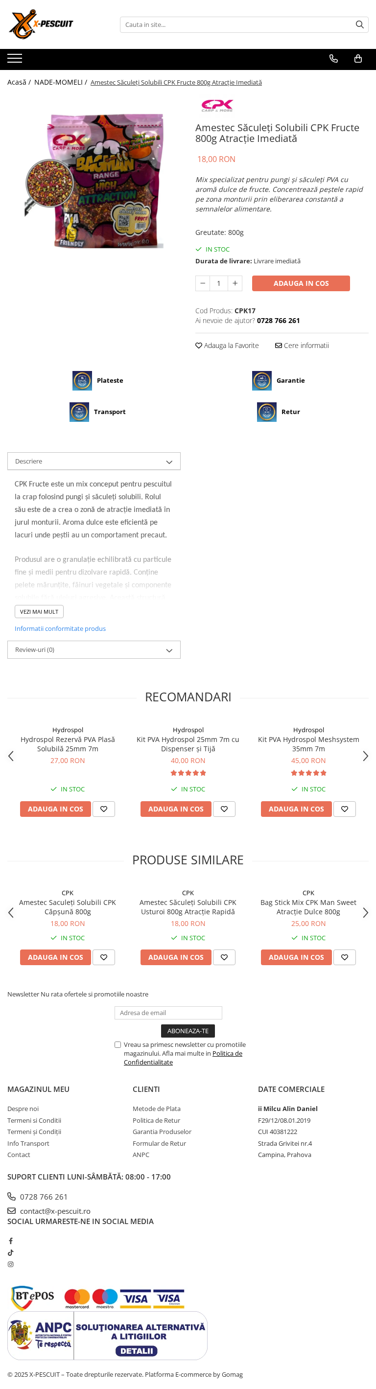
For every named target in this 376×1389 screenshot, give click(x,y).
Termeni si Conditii (34, 1120)
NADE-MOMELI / (61, 82)
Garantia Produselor (162, 1131)
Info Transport (28, 1143)
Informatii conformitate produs (60, 628)
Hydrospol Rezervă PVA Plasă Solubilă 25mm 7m (68, 744)
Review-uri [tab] (34, 649)
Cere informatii (305, 345)
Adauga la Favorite (230, 345)
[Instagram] (10, 1264)
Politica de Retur (156, 1120)
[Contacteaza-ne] (334, 59)
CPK (67, 892)
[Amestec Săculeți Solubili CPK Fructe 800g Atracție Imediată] (94, 181)
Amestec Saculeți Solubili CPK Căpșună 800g (67, 907)
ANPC (141, 1154)
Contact (18, 1154)
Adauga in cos (301, 283)
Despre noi (23, 1108)
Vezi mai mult (39, 611)
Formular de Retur (159, 1143)
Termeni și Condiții (34, 1131)
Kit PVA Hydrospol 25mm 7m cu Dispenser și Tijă (188, 744)
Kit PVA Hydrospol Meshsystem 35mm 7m (308, 744)
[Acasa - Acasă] (56, 24)
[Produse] (15, 61)
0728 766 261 (43, 1197)
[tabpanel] (94, 181)
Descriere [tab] (28, 461)
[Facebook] (10, 1240)
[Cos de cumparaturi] (358, 59)
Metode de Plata (157, 1108)
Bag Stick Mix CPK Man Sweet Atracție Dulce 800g (308, 907)
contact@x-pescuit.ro (54, 1211)
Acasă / (20, 82)
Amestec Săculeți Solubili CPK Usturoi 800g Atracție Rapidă (188, 907)
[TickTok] (10, 1252)
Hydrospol (67, 729)
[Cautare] (360, 25)
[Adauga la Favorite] (104, 809)
